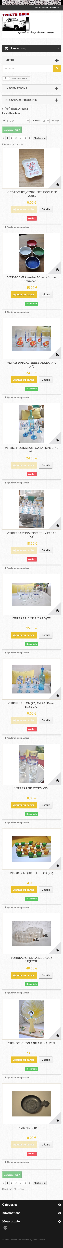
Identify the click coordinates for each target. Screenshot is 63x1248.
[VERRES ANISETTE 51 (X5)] (31, 764)
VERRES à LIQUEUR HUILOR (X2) (31, 873)
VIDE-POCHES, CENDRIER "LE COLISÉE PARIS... (32, 194)
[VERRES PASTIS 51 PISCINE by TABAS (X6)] (31, 509)
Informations (16, 88)
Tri (3, 121)
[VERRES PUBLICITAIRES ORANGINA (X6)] (31, 339)
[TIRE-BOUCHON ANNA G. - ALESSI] (31, 1019)
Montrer (36, 121)
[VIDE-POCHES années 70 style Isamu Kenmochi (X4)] (31, 253)
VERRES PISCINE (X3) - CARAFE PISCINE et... (31, 449)
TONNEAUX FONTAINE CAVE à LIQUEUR (31, 959)
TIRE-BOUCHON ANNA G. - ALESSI (31, 1043)
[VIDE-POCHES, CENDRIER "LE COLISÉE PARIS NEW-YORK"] (31, 168)
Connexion (54, 7)
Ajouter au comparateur (18, 227)
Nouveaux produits (21, 100)
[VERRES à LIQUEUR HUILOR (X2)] (31, 849)
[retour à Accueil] (5, 78)
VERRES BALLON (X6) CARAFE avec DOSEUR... (31, 705)
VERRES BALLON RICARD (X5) (31, 618)
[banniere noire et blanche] (31, 2)
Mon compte (11, 1221)
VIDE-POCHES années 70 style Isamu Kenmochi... (31, 279)
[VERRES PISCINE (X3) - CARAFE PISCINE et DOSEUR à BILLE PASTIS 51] (31, 424)
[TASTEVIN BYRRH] (31, 1104)
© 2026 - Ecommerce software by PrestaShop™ (23, 1240)
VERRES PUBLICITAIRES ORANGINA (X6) (31, 364)
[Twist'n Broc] (31, 25)
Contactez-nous (41, 7)
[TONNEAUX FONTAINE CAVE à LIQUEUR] (31, 934)
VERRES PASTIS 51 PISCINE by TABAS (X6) (31, 535)
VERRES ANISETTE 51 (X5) (31, 788)
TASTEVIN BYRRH (31, 1128)
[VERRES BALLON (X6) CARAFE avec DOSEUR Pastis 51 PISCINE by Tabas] (31, 679)
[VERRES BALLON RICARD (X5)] (31, 594)
